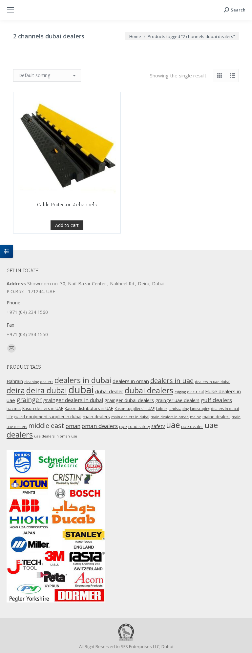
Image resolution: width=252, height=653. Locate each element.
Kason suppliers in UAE (135, 408)
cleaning (31, 381)
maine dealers (216, 416)
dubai (81, 389)
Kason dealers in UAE (42, 408)
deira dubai (46, 390)
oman (73, 426)
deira (16, 390)
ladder (161, 408)
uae (173, 424)
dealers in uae (172, 380)
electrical (195, 391)
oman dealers (100, 426)
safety (158, 426)
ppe (123, 426)
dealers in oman (131, 381)
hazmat (14, 408)
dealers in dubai (82, 380)
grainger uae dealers (177, 400)
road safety (139, 426)
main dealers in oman (170, 417)
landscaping (179, 408)
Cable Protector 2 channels (67, 205)
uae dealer (192, 426)
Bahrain (15, 381)
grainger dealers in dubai (73, 400)
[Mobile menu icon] (10, 10)
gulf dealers (216, 400)
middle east (46, 425)
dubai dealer (109, 391)
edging (180, 392)
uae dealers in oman (52, 436)
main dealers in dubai (130, 416)
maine (195, 417)
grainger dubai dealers (129, 400)
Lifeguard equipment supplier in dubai (44, 416)
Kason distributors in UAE (89, 408)
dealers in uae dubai (212, 381)
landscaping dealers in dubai (214, 408)
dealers (46, 381)
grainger (29, 400)
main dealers (96, 416)
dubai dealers (149, 390)
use (74, 436)
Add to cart (67, 225)
